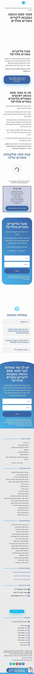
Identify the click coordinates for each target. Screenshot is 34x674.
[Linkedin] (20, 664)
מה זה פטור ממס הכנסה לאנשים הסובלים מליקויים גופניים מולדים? (18, 331)
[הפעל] (17, 169)
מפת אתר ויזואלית (17, 463)
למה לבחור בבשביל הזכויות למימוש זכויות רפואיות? (17, 341)
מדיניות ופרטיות (27, 658)
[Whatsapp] (14, 664)
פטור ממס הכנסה (25, 127)
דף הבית (30, 8)
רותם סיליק (16, 660)
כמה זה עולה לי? (20, 349)
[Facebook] (23, 664)
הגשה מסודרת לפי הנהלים (22, 579)
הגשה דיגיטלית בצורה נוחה (22, 576)
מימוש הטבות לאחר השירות (21, 572)
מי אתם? (23, 322)
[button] (23, 2)
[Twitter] (10, 664)
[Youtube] (17, 664)
